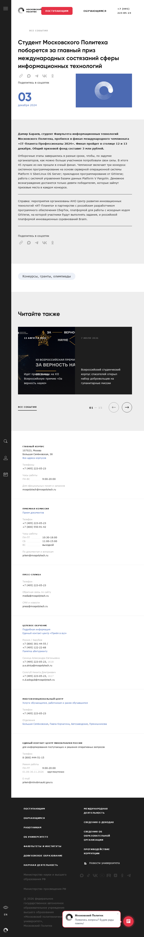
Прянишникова (98, 724)
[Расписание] (6, 474)
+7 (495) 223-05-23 (124, 11)
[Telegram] (129, 875)
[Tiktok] (89, 875)
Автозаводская (79, 724)
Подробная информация (36, 629)
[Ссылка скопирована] (21, 75)
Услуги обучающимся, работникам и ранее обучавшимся (55, 702)
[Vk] (95, 875)
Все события (38, 30)
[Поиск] (6, 441)
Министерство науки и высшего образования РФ (45, 877)
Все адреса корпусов (34, 458)
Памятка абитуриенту (34, 651)
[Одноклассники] (122, 875)
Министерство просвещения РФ (45, 888)
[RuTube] (109, 875)
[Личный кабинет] (6, 457)
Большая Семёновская (35, 724)
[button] (127, 407)
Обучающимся (94, 11)
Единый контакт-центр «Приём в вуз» (44, 633)
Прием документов (33, 512)
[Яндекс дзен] (115, 875)
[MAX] (82, 875)
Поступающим (56, 11)
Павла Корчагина (60, 724)
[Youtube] (102, 875)
